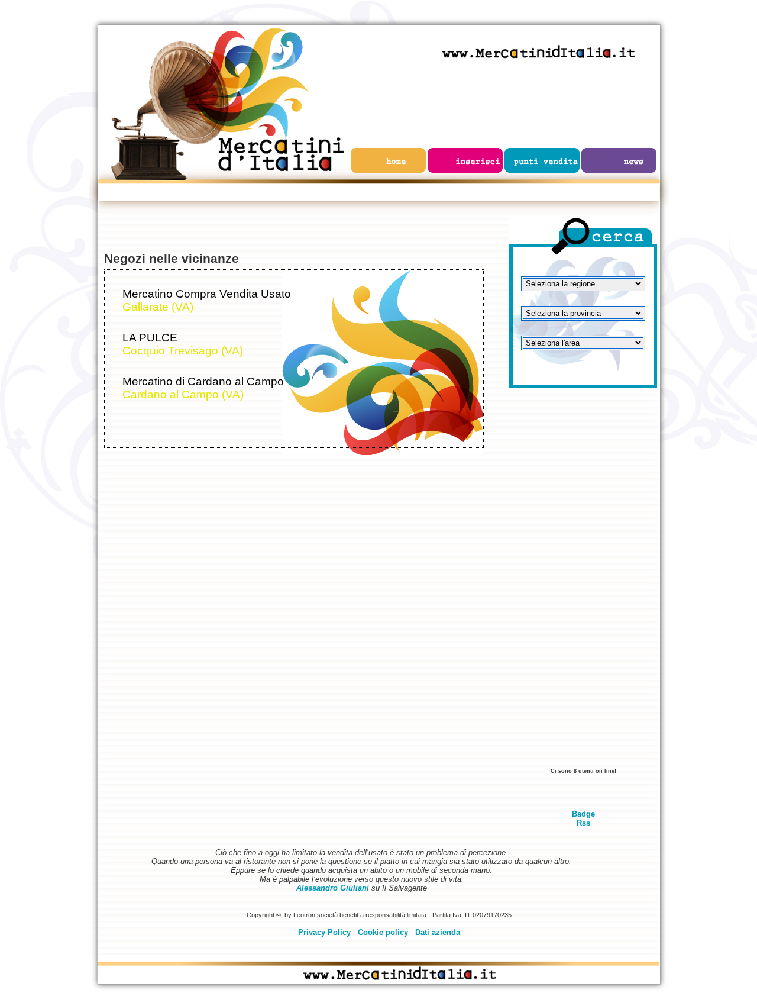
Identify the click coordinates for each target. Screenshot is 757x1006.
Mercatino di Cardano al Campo (203, 381)
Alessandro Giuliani (332, 888)
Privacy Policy (324, 932)
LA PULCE (149, 337)
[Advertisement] (583, 582)
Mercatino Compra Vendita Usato (206, 294)
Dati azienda (437, 932)
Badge (583, 814)
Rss (583, 822)
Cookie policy (383, 932)
